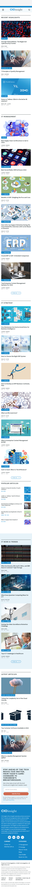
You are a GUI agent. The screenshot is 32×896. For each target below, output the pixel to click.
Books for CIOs (5, 515)
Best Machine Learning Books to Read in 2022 (11, 512)
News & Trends (23, 849)
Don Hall (3, 730)
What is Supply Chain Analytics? (9, 519)
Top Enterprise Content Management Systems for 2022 (13, 284)
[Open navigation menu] (3, 10)
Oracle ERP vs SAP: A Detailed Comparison (15, 256)
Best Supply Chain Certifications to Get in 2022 (14, 141)
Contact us (7, 844)
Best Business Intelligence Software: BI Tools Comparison (11, 504)
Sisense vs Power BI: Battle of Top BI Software (10, 488)
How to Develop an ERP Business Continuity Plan (15, 384)
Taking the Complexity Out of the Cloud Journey (14, 699)
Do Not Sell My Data (21, 885)
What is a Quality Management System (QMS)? (14, 757)
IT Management (23, 844)
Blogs (20, 852)
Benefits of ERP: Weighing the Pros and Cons (15, 197)
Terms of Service (3, 879)
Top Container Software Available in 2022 (15, 728)
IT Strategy (22, 847)
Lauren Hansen (5, 145)
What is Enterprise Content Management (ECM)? (14, 441)
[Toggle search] (29, 10)
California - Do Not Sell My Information (23, 879)
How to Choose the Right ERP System (13, 356)
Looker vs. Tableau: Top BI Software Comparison (10, 496)
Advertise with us (9, 846)
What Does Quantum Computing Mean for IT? (14, 596)
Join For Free (16, 794)
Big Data (3, 491)
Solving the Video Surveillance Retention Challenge (14, 625)
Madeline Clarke (6, 103)
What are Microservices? (9, 413)
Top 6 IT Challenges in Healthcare (12, 653)
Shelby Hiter (5, 200)
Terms (4, 800)
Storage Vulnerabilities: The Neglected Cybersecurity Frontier (14, 42)
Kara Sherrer (5, 74)
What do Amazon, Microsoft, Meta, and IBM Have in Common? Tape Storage (15, 567)
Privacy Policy (11, 800)
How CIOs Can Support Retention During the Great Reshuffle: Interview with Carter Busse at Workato (16, 226)
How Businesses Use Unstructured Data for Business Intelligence (15, 328)
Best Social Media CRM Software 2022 (13, 170)
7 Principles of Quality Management (13, 71)
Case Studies (22, 854)
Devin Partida (5, 599)
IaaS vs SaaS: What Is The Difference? (14, 470)
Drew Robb (4, 46)
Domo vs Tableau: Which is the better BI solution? (14, 100)
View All (15, 293)
